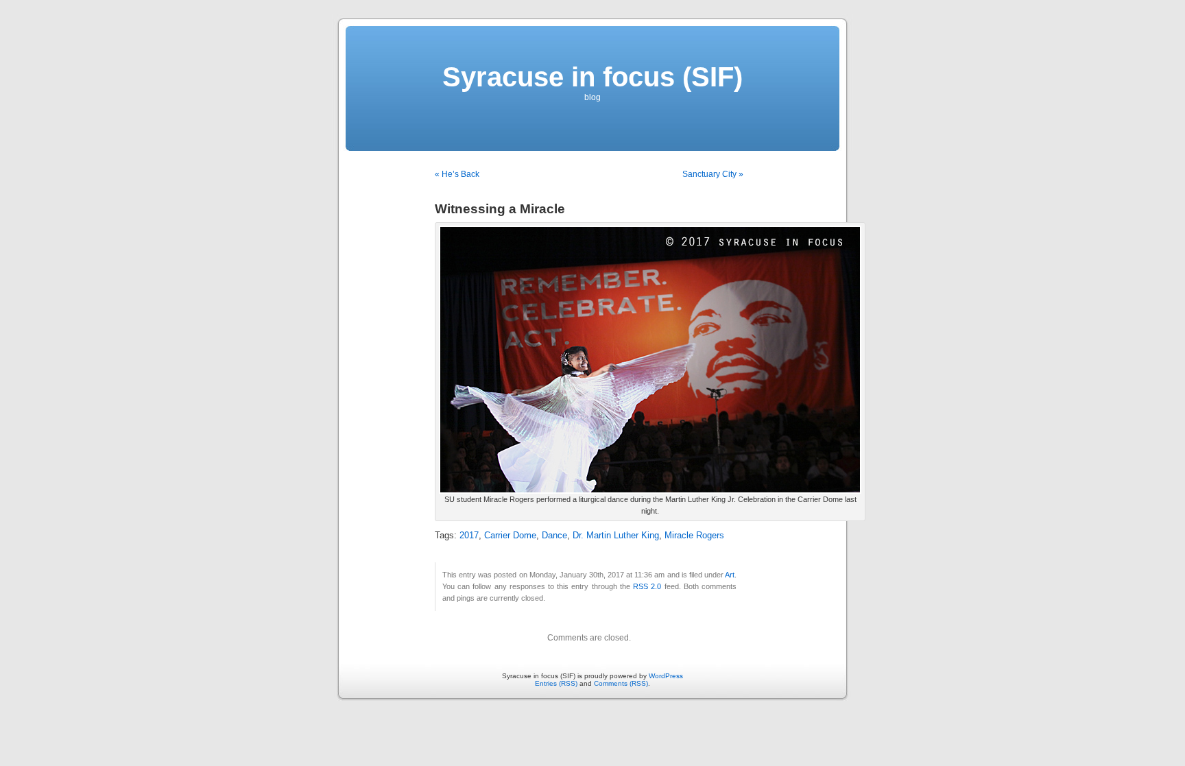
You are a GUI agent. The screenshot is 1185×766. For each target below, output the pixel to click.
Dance (554, 535)
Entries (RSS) (556, 683)
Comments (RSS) (621, 683)
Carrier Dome (510, 535)
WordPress (666, 676)
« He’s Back (457, 174)
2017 (469, 535)
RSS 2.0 (647, 586)
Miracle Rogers (694, 535)
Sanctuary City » (712, 174)
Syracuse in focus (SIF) (592, 77)
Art (729, 575)
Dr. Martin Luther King (616, 535)
